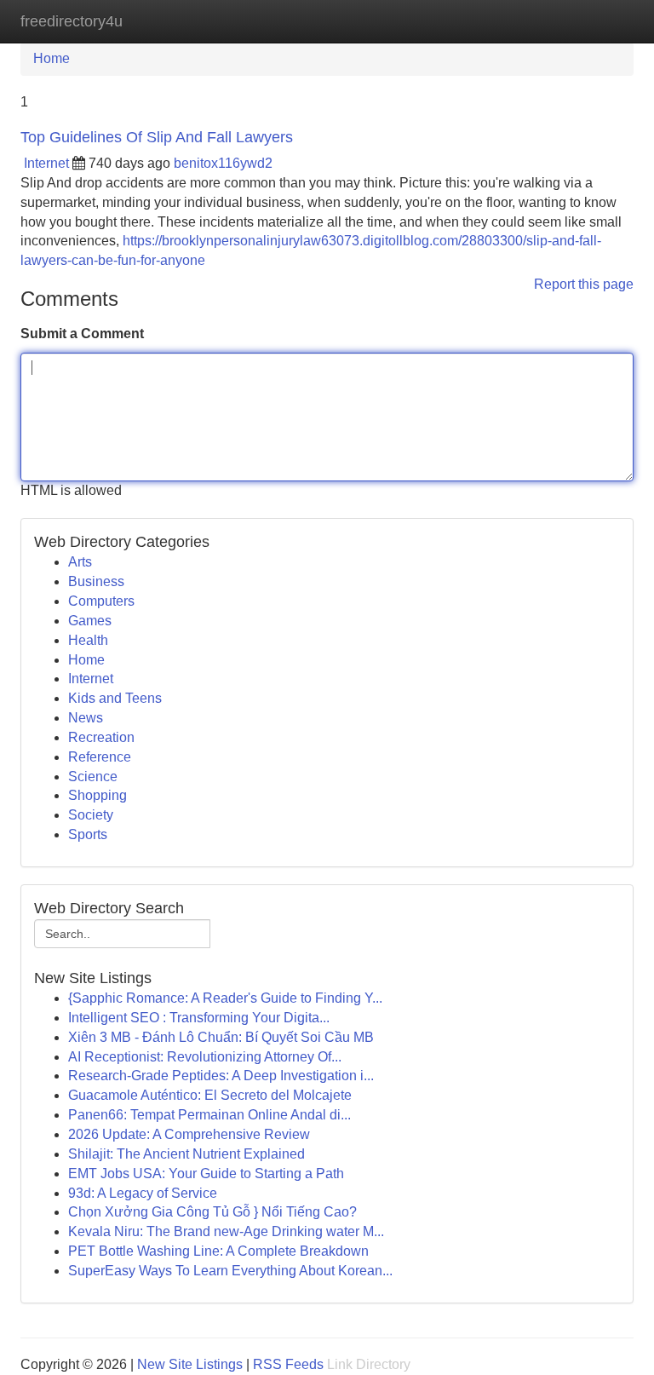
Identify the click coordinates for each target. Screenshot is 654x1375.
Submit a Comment (82, 333)
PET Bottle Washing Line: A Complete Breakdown (218, 1251)
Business (96, 581)
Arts (80, 562)
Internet (46, 163)
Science (93, 776)
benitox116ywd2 (223, 163)
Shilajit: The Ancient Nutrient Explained (186, 1154)
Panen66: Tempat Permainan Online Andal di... (209, 1114)
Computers (101, 601)
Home (51, 58)
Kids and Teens (115, 698)
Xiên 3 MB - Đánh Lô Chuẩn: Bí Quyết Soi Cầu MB (221, 1037)
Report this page (584, 284)
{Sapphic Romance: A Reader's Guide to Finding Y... (225, 998)
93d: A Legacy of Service (142, 1193)
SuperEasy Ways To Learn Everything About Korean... (230, 1270)
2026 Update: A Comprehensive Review (189, 1134)
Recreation (101, 737)
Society (90, 815)
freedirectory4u (71, 21)
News (85, 718)
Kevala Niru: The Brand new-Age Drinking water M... (226, 1231)
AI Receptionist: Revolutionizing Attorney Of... (204, 1057)
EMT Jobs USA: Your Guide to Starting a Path (206, 1173)
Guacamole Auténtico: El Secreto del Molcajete (210, 1095)
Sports (87, 834)
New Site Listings (190, 1364)
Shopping (97, 795)
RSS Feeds (288, 1364)
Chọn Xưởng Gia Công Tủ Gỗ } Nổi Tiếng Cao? (212, 1212)
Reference (99, 757)
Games (90, 620)
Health (88, 640)
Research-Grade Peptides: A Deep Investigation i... (221, 1075)
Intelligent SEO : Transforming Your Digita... (199, 1017)
